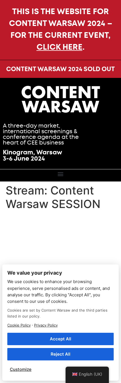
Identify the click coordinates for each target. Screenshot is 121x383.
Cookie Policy (19, 325)
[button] (60, 174)
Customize (21, 369)
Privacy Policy (46, 325)
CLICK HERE (59, 47)
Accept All (60, 339)
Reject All (60, 354)
